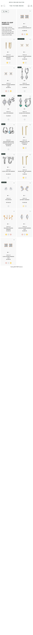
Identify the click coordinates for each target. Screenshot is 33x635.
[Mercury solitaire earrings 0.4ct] (8, 74)
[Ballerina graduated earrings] (8, 45)
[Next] (31, 2)
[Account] (28, 6)
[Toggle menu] (1, 6)
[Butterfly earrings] (24, 189)
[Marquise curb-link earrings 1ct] (24, 130)
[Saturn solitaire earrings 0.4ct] (24, 217)
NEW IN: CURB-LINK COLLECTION (16, 2)
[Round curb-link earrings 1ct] (24, 160)
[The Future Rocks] (16, 6)
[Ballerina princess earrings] (8, 217)
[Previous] (2, 2)
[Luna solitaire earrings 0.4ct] (8, 245)
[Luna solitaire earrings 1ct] (24, 17)
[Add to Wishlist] (30, 11)
